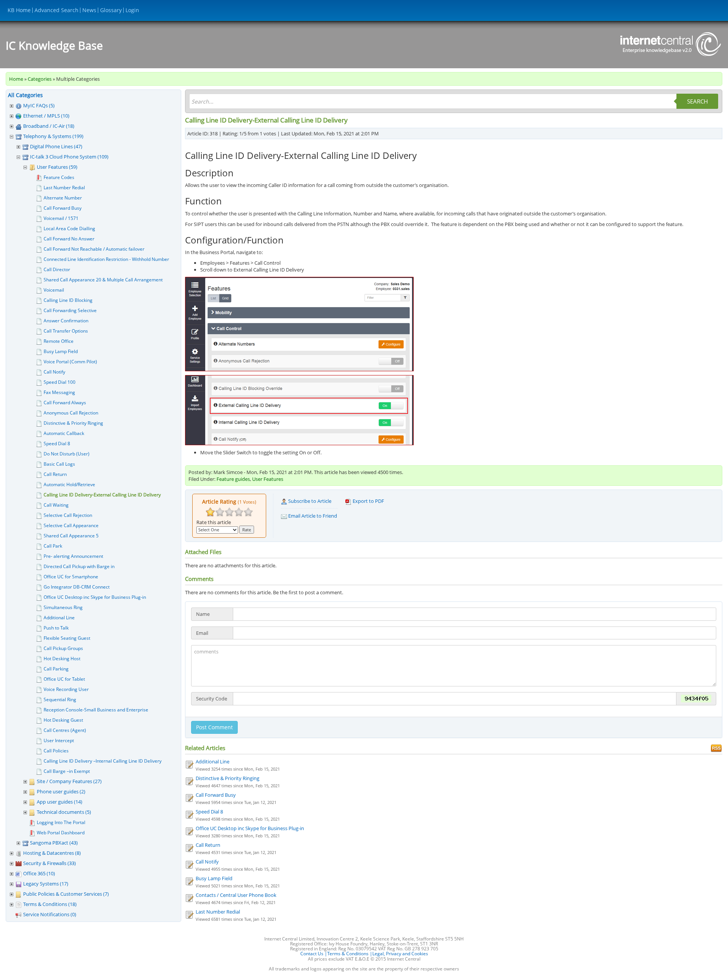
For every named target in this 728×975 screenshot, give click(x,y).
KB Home (19, 10)
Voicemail (54, 290)
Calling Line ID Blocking (68, 300)
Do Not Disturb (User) (66, 454)
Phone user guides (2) (61, 791)
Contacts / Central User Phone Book (236, 895)
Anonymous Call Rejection (71, 413)
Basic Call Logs (59, 464)
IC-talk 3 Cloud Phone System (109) (69, 156)
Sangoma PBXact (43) (54, 842)
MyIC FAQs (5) (39, 105)
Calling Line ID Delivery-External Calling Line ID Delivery (102, 494)
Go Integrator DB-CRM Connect (77, 587)
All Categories (25, 95)
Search (697, 101)
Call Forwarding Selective (70, 310)
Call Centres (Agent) (65, 730)
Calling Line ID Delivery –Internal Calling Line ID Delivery (103, 761)
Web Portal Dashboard (61, 832)
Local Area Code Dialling (69, 228)
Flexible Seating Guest (67, 638)
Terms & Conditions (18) (50, 904)
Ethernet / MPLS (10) (46, 115)
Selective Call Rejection (68, 515)
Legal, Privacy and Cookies (400, 953)
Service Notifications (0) (49, 914)
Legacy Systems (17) (45, 883)
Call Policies (56, 750)
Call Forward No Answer (69, 239)
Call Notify (54, 372)
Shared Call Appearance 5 (71, 535)
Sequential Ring (60, 699)
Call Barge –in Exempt (67, 771)
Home (16, 78)
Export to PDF (367, 501)
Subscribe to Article (309, 501)
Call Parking (56, 669)
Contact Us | (313, 953)
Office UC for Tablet (64, 679)
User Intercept (59, 740)
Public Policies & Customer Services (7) (66, 893)
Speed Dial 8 (57, 443)
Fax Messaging (59, 392)
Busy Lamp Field (61, 351)
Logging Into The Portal (61, 822)
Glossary (111, 10)
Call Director (57, 269)
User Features (267, 479)
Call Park (53, 546)
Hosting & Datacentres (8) (52, 852)
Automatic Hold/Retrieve (69, 484)
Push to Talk (56, 628)
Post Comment (214, 727)
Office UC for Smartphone (71, 576)
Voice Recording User (66, 689)
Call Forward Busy (63, 208)
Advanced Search (56, 10)
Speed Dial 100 (59, 382)
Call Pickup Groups (63, 648)
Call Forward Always (65, 402)
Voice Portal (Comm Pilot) (70, 361)
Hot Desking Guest (63, 720)
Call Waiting (56, 505)
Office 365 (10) (39, 873)
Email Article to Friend (312, 515)
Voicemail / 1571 (61, 218)
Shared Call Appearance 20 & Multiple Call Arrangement (103, 279)
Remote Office (59, 341)
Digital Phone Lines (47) (56, 146)
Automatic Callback (64, 433)
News (89, 10)
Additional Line (59, 617)
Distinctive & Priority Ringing (73, 423)
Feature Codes (59, 177)
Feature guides (233, 479)
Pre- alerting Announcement (73, 556)
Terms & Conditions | (349, 953)
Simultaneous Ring (63, 607)
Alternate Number (63, 198)
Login (132, 10)
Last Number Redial (64, 187)
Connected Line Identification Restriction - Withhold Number (106, 259)
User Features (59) (57, 166)
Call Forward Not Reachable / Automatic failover (94, 249)
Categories (40, 78)
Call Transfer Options (66, 331)
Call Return (55, 474)
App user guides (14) (59, 801)
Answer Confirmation (66, 320)
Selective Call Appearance (71, 525)
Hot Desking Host (62, 658)
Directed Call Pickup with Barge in (79, 566)
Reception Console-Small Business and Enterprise (96, 710)
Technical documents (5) (64, 812)
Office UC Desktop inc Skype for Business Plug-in (95, 597)
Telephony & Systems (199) (53, 136)
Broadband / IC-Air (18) (48, 125)
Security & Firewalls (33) (49, 863)
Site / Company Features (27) (69, 781)
